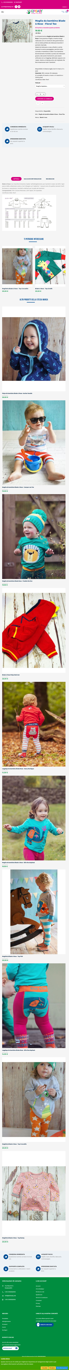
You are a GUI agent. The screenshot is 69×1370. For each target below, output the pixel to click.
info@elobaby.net (10, 1295)
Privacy (38, 1303)
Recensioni (50, 179)
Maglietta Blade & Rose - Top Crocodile (15, 288)
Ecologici (4, 1330)
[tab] (16, 179)
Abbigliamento (6, 1321)
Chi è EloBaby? (40, 1289)
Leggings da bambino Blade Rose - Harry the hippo (18, 768)
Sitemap (38, 1306)
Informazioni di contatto (11, 1281)
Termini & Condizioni (42, 1297)
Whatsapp (18, 2)
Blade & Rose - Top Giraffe (43, 288)
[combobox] (63, 12)
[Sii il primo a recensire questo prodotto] (33, 395)
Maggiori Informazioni (32, 179)
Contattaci (39, 1300)
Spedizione (39, 1294)
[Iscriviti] (16, 1348)
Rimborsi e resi (40, 1291)
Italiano (64, 6)
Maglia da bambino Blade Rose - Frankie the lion (17, 581)
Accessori (4, 1324)
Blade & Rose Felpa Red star (11, 675)
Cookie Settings (6, 1369)
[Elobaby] (34, 11)
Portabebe (5, 1318)
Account (38, 1286)
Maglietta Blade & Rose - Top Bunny (13, 1238)
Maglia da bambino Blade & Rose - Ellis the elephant (18, 862)
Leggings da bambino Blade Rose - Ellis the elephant (18, 1050)
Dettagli (16, 179)
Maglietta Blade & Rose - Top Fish (12, 956)
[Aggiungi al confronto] (42, 103)
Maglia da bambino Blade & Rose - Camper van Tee (18, 487)
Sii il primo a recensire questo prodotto (47, 28)
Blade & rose (43, 117)
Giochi (4, 1327)
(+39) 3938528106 (8, 2)
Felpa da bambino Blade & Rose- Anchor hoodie (17, 393)
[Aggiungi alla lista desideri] (38, 103)
